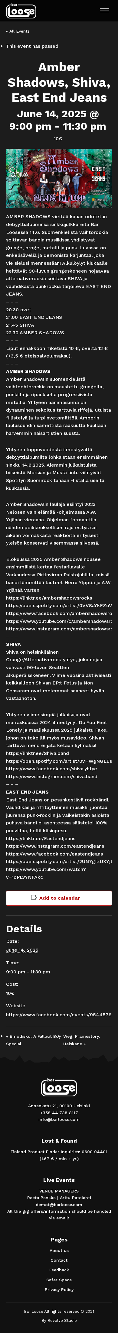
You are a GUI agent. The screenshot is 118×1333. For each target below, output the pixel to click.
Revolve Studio (62, 1320)
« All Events (18, 31)
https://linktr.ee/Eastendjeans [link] (40, 838)
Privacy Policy (59, 1289)
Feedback (59, 1269)
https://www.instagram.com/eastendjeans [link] (55, 846)
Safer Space (59, 1279)
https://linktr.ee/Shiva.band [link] (37, 753)
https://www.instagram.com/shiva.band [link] (51, 776)
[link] (51, 769)
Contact (59, 1260)
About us (59, 1250)
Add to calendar (59, 898)
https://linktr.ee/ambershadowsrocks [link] (49, 598)
